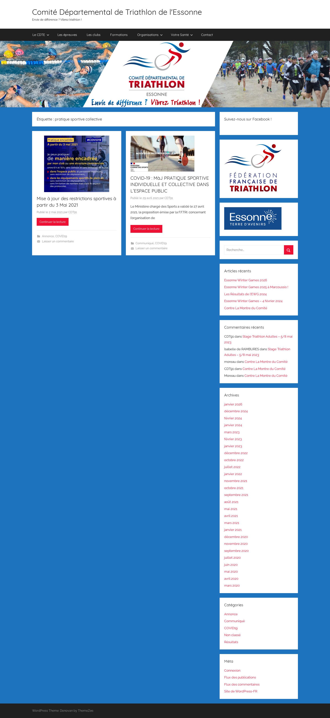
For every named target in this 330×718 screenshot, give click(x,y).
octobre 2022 (234, 460)
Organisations (148, 35)
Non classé (232, 635)
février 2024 (233, 418)
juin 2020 (231, 565)
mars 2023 (231, 432)
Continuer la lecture (53, 222)
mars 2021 (231, 523)
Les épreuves (67, 35)
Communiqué (145, 243)
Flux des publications (240, 677)
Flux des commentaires (242, 684)
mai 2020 (231, 571)
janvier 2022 (233, 474)
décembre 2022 (236, 453)
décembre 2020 (236, 537)
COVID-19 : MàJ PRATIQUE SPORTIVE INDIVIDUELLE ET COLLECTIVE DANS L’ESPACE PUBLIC (169, 184)
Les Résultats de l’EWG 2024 (245, 294)
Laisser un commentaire (58, 241)
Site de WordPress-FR (240, 691)
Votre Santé (180, 35)
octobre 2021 (233, 488)
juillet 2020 (232, 558)
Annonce (48, 236)
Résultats (231, 642)
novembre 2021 (235, 481)
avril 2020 (231, 579)
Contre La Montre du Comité (245, 308)
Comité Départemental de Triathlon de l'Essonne (117, 12)
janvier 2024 (233, 425)
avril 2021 (231, 516)
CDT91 (72, 212)
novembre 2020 (236, 544)
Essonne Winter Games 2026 (245, 280)
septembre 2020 (236, 551)
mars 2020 (232, 585)
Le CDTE (38, 35)
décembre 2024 (236, 411)
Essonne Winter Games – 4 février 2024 (253, 301)
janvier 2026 (233, 404)
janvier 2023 (233, 446)
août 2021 (231, 502)
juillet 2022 (232, 467)
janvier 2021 (233, 530)
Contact (207, 35)
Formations (119, 35)
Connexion (232, 670)
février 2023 (233, 439)
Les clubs (93, 35)
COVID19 (61, 236)
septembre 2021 (236, 495)
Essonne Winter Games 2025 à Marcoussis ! (256, 287)
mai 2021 (230, 509)
